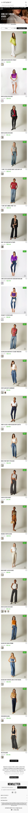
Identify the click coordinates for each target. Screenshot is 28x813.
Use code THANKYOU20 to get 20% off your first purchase (12, 8)
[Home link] (2, 24)
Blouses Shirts (13, 24)
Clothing (8, 24)
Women (5, 24)
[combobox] (14, 5)
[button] (2, 64)
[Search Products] (26, 5)
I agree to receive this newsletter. (9, 789)
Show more (13, 777)
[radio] (15, 28)
